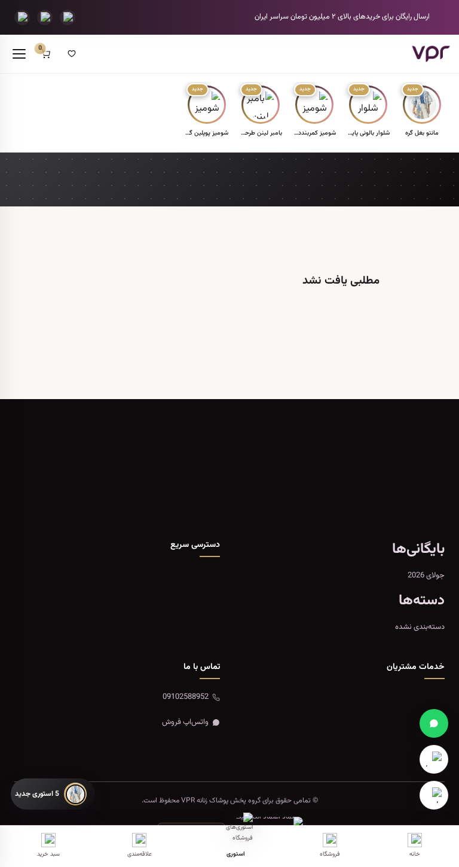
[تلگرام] (45, 17)
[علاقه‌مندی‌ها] (72, 54)
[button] (421, 112)
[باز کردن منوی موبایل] (19, 54)
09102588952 (186, 697)
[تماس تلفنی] (22, 17)
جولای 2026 (426, 576)
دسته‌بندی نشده (420, 627)
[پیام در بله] (434, 795)
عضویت (65, 491)
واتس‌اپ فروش (185, 722)
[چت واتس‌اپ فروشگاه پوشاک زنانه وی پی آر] (434, 723)
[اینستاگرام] (67, 17)
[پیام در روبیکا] (434, 759)
